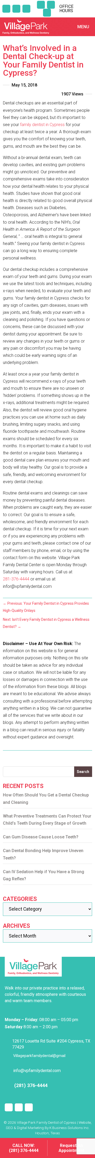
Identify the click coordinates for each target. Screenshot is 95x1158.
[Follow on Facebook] (51, 5)
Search (83, 772)
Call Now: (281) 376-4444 (24, 1148)
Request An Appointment (71, 1148)
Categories (20, 899)
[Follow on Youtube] (47, 13)
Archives (16, 925)
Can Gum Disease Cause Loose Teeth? (40, 836)
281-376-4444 (16, 579)
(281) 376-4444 (31, 1085)
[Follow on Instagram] (41, 5)
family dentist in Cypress (42, 124)
